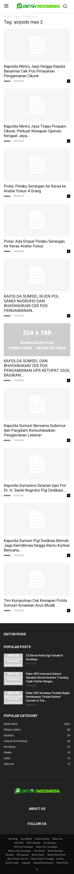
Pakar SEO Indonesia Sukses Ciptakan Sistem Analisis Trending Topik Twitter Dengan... (47, 677)
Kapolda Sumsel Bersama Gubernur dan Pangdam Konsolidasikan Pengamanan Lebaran (35, 430)
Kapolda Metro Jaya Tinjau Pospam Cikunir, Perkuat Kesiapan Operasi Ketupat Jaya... (35, 131)
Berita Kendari (55, 850)
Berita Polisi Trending (42, 858)
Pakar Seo (57, 838)
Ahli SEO (19, 842)
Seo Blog (13, 838)
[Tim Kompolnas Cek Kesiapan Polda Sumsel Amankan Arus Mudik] (37, 579)
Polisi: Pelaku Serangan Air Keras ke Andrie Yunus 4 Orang (35, 188)
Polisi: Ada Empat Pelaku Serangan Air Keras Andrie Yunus (34, 243)
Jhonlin (60, 858)
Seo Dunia (39, 850)
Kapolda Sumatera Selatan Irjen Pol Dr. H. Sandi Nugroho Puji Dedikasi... (35, 488)
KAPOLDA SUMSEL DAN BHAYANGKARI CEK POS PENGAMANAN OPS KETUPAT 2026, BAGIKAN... (37, 368)
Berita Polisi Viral (56, 854)
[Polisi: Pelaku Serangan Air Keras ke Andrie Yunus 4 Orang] (37, 165)
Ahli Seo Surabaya (23, 846)
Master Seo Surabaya (19, 850)
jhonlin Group (42, 838)
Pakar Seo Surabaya (46, 846)
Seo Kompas (49, 842)
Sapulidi (26, 862)
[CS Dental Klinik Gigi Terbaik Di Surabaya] (13, 660)
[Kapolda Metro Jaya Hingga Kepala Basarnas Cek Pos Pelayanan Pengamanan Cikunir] (37, 45)
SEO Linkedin (33, 842)
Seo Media (26, 838)
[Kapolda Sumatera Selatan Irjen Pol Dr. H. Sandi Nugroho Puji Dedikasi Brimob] (37, 464)
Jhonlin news (12, 862)
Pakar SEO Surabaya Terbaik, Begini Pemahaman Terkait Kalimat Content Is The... (47, 696)
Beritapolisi (23, 854)
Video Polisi (62, 862)
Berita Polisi (38, 854)
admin (7, 80)
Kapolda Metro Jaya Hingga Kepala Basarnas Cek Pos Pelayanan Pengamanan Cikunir (34, 71)
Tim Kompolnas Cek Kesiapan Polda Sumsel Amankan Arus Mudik (35, 603)
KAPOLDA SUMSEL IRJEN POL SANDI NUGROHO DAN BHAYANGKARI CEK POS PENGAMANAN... (31, 303)
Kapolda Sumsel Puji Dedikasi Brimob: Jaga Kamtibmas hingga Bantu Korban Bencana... (37, 545)
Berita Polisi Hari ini (17, 858)
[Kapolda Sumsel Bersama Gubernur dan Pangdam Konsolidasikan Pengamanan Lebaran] (37, 404)
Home (7, 16)
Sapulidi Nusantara (43, 862)
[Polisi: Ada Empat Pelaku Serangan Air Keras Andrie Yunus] (37, 220)
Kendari (10, 854)
